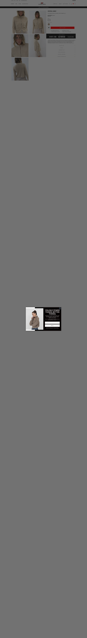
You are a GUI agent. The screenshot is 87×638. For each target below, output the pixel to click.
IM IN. (52, 325)
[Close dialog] (60, 308)
